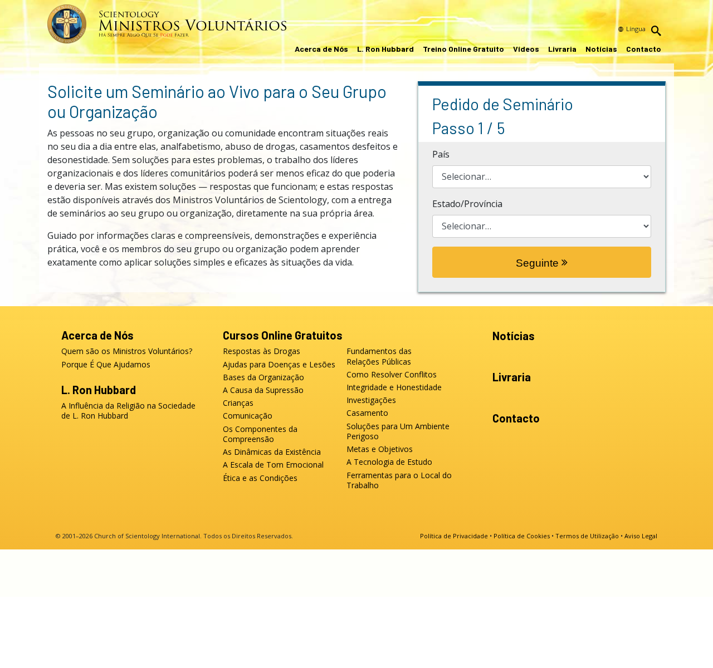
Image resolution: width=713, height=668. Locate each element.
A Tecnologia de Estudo (389, 462)
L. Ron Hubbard (385, 48)
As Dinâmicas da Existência (272, 452)
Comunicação (247, 416)
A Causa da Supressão (263, 390)
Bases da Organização (263, 377)
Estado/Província (467, 204)
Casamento (367, 413)
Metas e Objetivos (379, 449)
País (441, 154)
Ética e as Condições (260, 478)
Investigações (371, 400)
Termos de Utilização (587, 536)
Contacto (643, 48)
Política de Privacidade (454, 536)
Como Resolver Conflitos (391, 375)
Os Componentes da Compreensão (260, 434)
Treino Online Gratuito (463, 48)
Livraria (562, 48)
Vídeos (526, 48)
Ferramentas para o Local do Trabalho (399, 480)
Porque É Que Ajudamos (105, 365)
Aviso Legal (640, 536)
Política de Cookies (522, 536)
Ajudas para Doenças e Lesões (279, 365)
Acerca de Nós (321, 48)
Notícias (601, 48)
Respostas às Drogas (261, 351)
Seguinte (538, 263)
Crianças (238, 403)
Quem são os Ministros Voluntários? (126, 351)
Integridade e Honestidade (394, 387)
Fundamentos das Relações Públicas (379, 356)
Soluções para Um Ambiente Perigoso (398, 431)
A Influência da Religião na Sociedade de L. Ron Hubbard (128, 411)
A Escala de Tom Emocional (273, 465)
